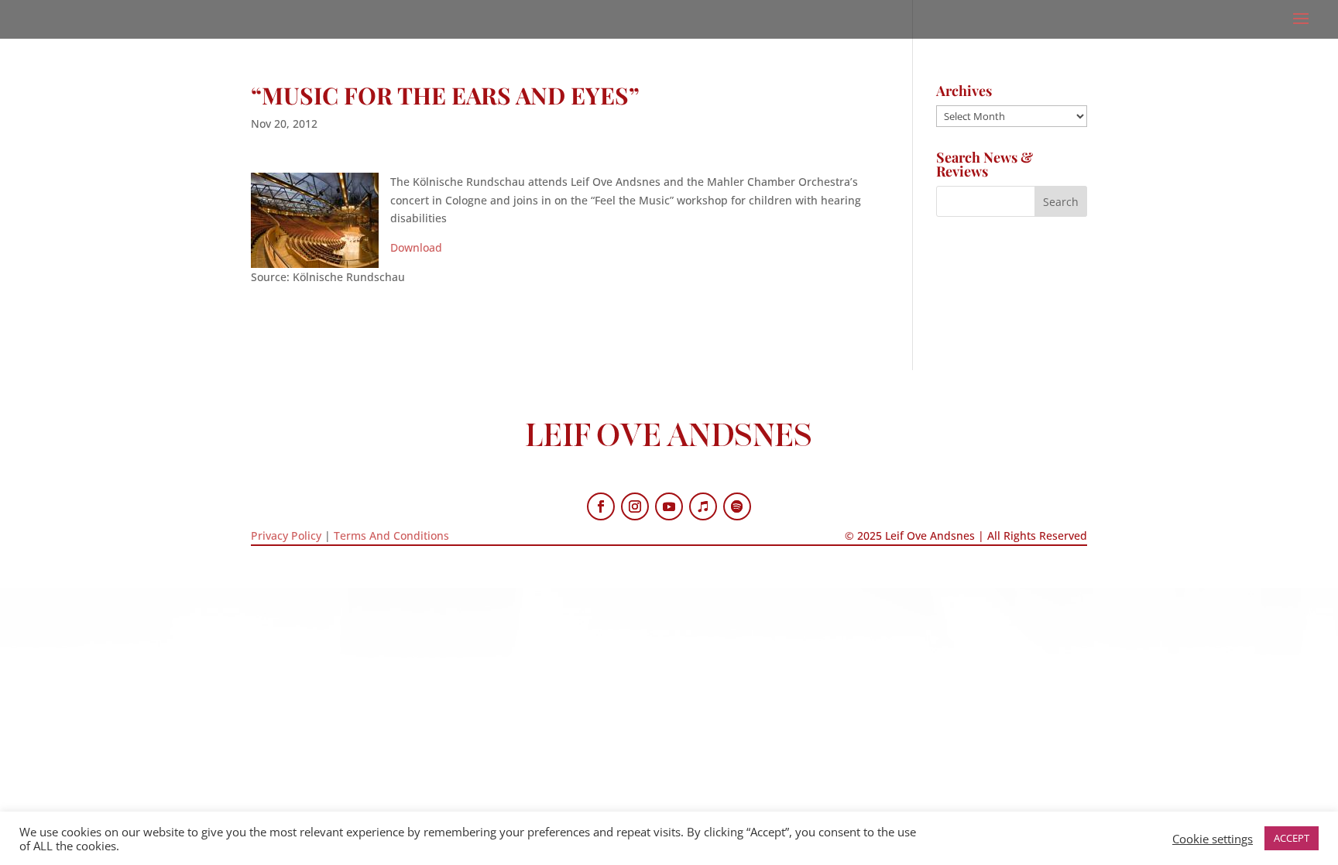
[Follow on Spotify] (737, 506)
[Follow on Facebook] (601, 506)
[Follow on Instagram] (635, 506)
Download (416, 247)
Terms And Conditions (391, 535)
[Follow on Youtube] (669, 506)
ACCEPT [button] (1291, 838)
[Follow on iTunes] (703, 506)
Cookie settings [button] (1212, 839)
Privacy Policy (286, 535)
